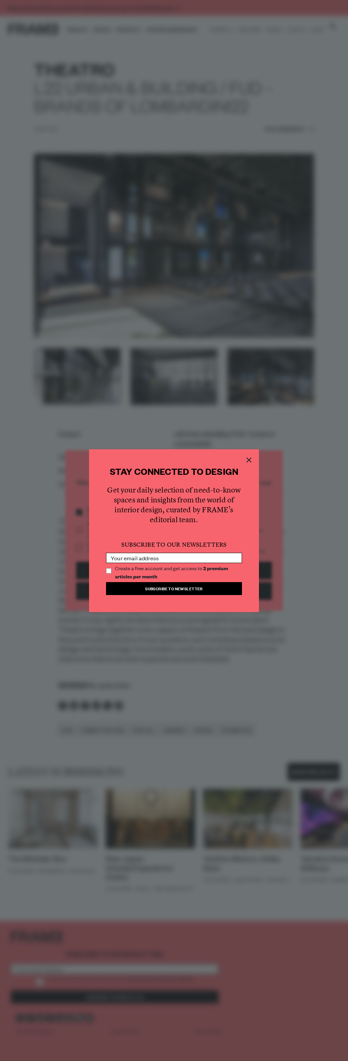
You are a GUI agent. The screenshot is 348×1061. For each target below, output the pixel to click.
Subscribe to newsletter (174, 588)
